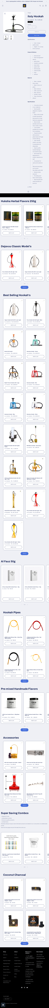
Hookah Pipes (17, 966)
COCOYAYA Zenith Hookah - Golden (12, 510)
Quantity (29, 24)
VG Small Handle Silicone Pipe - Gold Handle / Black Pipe (12, 670)
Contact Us (5, 975)
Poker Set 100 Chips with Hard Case (34, 762)
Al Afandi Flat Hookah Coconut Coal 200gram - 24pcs (12, 900)
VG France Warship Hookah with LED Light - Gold (12, 479)
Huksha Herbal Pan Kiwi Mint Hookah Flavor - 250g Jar (10, 227)
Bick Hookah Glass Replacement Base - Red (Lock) (13, 795)
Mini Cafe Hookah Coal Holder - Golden (13, 762)
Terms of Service (7, 972)
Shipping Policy (6, 963)
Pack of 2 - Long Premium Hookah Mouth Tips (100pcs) (11, 855)
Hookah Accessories (17, 970)
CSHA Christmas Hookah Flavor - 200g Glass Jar (33, 715)
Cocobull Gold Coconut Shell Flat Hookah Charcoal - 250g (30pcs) (34, 933)
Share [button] (30, 186)
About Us (5, 954)
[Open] (3, 1005)
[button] (2, 5)
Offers (15, 973)
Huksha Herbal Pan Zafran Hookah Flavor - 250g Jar (34, 227)
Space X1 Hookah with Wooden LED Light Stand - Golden (34, 479)
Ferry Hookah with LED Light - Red (9, 271)
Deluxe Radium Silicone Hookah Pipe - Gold (35, 670)
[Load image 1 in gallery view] (6, 37)
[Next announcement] (46, 1)
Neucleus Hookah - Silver (32, 414)
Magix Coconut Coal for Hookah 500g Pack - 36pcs (13, 933)
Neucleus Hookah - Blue (10, 414)
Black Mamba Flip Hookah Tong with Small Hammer (34, 795)
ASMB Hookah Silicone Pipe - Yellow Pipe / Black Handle (13, 638)
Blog (4, 978)
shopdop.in (8, 1003)
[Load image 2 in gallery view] (11, 37)
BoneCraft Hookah (9, 351)
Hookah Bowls (17, 960)
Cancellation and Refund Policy (7, 982)
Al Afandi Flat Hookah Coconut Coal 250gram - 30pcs (34, 900)
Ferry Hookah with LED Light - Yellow (12, 542)
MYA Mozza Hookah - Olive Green (34, 445)
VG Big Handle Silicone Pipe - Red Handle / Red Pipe (34, 638)
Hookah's (16, 957)
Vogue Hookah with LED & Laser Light (33, 271)
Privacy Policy (6, 969)
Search (4, 957)
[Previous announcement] (2, 1)
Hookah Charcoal (18, 963)
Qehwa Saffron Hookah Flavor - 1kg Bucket (32, 855)
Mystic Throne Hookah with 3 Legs (12, 382)
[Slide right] (27, 238)
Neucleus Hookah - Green (32, 351)
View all (24, 287)
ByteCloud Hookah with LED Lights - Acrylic (12, 446)
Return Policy (6, 966)
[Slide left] (21, 238)
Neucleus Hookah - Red (32, 382)
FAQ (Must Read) (6, 960)
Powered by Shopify (13, 1003)
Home (15, 954)
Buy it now (36, 35)
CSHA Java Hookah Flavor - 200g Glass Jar (10, 715)
